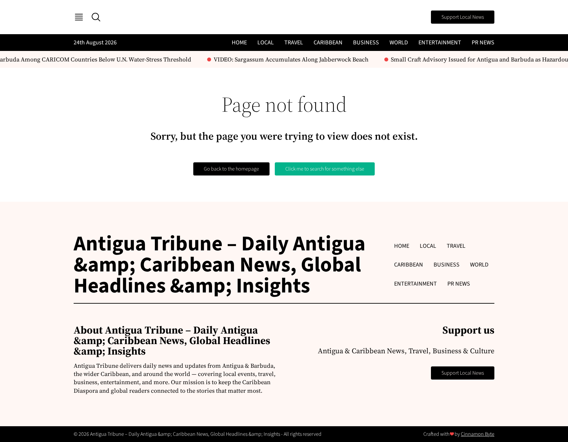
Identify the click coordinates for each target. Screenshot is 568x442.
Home (239, 42)
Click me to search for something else (324, 169)
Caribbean (328, 42)
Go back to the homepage (231, 169)
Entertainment (439, 42)
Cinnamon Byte (477, 434)
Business (366, 42)
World (399, 42)
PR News (483, 42)
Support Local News (462, 17)
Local (265, 42)
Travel (293, 42)
